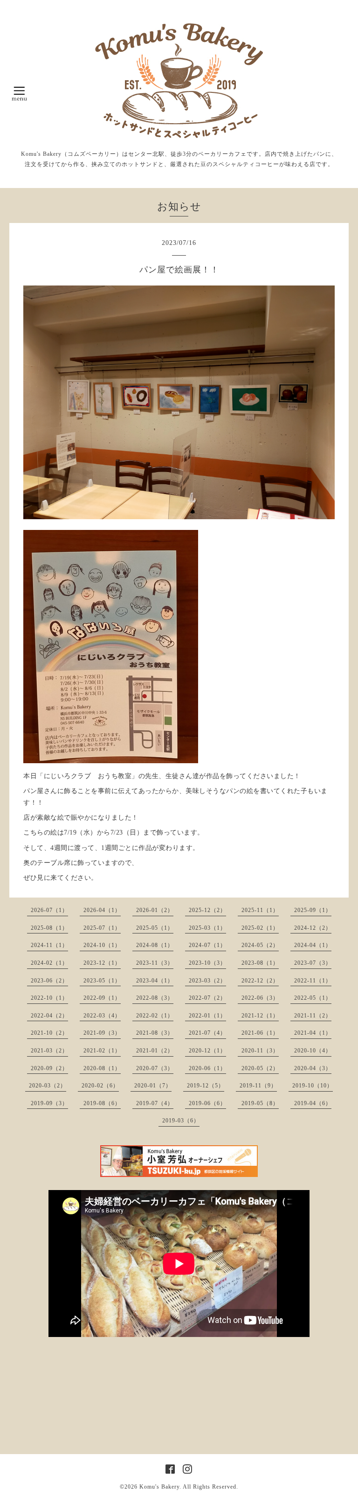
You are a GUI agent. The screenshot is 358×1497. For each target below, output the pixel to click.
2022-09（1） (102, 998)
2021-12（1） (260, 1015)
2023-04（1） (154, 980)
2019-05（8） (260, 1103)
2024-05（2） (260, 945)
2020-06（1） (207, 1068)
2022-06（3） (260, 998)
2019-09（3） (49, 1103)
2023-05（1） (102, 980)
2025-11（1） (260, 910)
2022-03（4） (102, 1015)
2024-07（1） (207, 945)
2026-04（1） (102, 910)
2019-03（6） (181, 1120)
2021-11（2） (312, 1015)
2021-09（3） (102, 1033)
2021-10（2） (49, 1033)
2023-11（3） (154, 963)
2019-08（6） (102, 1103)
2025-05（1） (154, 928)
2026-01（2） (154, 910)
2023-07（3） (312, 963)
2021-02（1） (102, 1050)
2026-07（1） (49, 910)
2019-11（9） (258, 1085)
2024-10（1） (102, 945)
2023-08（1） (260, 963)
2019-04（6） (312, 1103)
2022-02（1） (154, 1015)
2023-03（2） (207, 980)
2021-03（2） (49, 1050)
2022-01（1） (207, 1015)
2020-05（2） (260, 1068)
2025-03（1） (207, 928)
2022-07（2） (207, 998)
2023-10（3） (207, 963)
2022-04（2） (49, 1015)
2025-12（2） (207, 910)
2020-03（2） (47, 1085)
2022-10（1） (49, 998)
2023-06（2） (49, 980)
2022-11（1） (312, 980)
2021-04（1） (312, 1033)
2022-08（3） (154, 998)
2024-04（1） (312, 945)
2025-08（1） (49, 928)
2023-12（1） (102, 963)
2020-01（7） (153, 1085)
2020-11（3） (260, 1050)
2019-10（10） (312, 1085)
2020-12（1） (207, 1050)
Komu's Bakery (159, 1486)
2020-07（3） (154, 1068)
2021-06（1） (260, 1033)
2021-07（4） (207, 1033)
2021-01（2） (154, 1050)
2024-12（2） (312, 928)
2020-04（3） (312, 1068)
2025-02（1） (260, 928)
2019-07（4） (154, 1103)
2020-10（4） (312, 1050)
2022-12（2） (260, 980)
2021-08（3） (154, 1033)
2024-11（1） (49, 945)
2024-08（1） (154, 945)
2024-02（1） (49, 963)
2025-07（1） (102, 928)
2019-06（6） (207, 1103)
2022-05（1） (312, 998)
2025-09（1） (312, 910)
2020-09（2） (49, 1068)
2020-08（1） (102, 1068)
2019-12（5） (205, 1085)
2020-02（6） (100, 1085)
